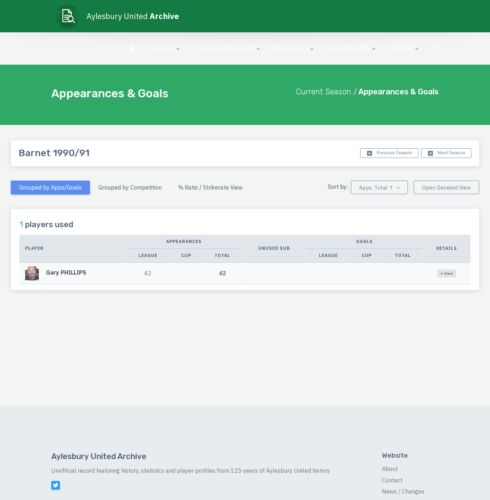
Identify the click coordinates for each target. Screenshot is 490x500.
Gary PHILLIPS (66, 272)
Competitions (348, 48)
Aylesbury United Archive (98, 456)
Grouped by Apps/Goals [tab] (50, 187)
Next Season (451, 153)
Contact (392, 480)
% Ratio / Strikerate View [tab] (210, 187)
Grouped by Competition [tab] (130, 187)
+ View (446, 273)
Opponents (291, 48)
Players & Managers (223, 48)
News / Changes (403, 491)
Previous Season (394, 153)
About (390, 468)
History (401, 48)
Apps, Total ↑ (376, 187)
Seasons (161, 48)
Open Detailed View (446, 187)
